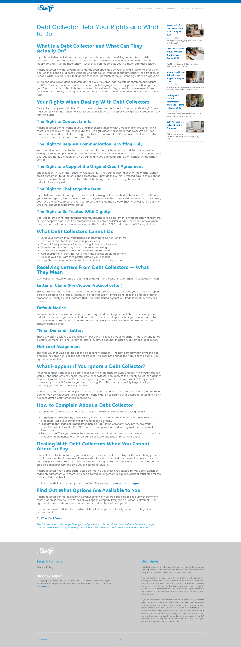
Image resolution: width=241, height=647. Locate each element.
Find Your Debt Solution (50, 518)
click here (46, 586)
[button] (120, 640)
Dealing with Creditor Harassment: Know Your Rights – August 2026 (175, 101)
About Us (171, 8)
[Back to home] (45, 8)
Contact (184, 8)
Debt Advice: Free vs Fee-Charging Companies (175, 124)
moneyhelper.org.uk (127, 483)
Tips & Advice (198, 8)
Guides (159, 8)
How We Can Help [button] (124, 8)
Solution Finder (144, 8)
